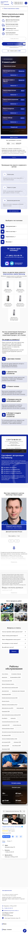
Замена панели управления (10, 99)
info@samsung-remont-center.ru (11, 910)
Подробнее (14, 157)
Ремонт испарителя (8, 108)
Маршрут (7, 836)
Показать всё (14, 127)
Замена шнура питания (9, 90)
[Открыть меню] (26, 3)
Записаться (13, 75)
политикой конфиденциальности (16, 47)
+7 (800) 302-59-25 (18, 3)
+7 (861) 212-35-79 (18, 2)
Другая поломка (14, 137)
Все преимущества (14, 211)
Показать (14, 651)
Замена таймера (7, 117)
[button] (11, 541)
